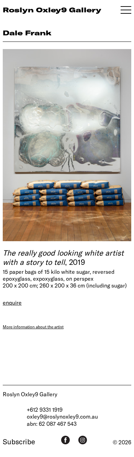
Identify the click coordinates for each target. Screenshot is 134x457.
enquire (12, 302)
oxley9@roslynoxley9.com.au (62, 416)
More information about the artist (33, 326)
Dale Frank (27, 33)
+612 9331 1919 (45, 409)
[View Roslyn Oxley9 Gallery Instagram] (82, 440)
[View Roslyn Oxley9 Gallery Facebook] (65, 440)
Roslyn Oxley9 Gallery (30, 394)
